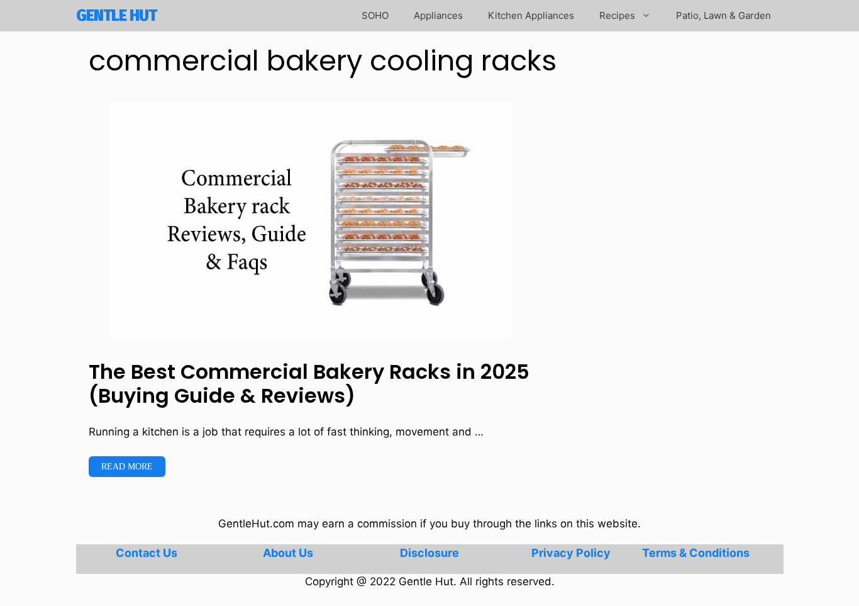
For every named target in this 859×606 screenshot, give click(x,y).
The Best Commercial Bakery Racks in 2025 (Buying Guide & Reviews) (309, 383)
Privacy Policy (571, 552)
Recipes (617, 15)
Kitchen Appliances (531, 15)
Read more (127, 466)
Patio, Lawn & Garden (723, 15)
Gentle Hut (116, 15)
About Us (288, 552)
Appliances (438, 15)
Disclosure (429, 552)
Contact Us (146, 552)
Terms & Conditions (696, 552)
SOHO (375, 15)
